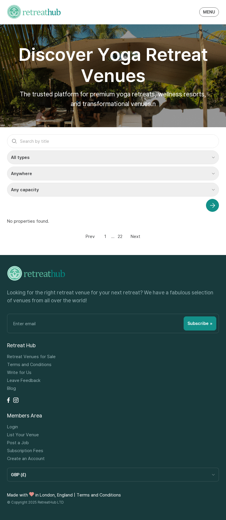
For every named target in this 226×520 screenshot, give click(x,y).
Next (135, 236)
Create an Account (26, 458)
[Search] (212, 205)
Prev (90, 236)
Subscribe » (199, 323)
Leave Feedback (24, 380)
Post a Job (18, 442)
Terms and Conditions (29, 364)
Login (12, 427)
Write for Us (19, 372)
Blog (11, 388)
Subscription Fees (25, 450)
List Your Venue (23, 434)
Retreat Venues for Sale (31, 356)
